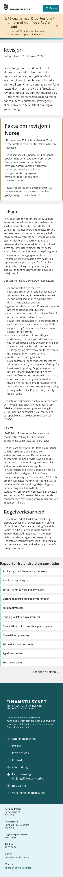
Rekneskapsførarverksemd (18, 644)
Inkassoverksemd (12, 662)
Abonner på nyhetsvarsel (18, 867)
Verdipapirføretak (13, 608)
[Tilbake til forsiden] (17, 7)
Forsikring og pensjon (15, 580)
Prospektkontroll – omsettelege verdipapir (27, 626)
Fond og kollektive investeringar (21, 617)
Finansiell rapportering (15, 635)
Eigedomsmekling (12, 653)
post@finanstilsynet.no (17, 857)
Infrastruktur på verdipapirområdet (23, 589)
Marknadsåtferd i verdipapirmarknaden (25, 598)
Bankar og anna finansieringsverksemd (25, 571)
